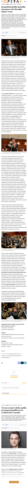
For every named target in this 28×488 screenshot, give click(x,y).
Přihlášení (24, 382)
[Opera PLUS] (13, 1)
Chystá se (3, 4)
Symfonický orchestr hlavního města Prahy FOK (11, 355)
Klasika (10, 4)
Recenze (14, 4)
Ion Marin (9, 353)
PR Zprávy (15, 405)
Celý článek (14, 482)
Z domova (19, 4)
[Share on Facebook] (5, 32)
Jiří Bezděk (3, 35)
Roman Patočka (15, 353)
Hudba (7, 4)
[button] (2, 1)
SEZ (20, 353)
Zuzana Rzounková (5, 357)
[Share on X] (22, 363)
